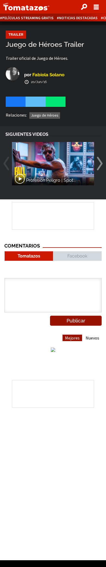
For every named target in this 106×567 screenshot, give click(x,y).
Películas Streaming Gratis (28, 18)
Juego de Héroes (44, 115)
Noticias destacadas (78, 18)
